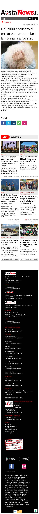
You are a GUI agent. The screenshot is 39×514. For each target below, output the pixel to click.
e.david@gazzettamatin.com (13, 348)
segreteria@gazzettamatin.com (16, 316)
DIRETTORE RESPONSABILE (12, 327)
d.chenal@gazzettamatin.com (13, 343)
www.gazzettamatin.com (12, 282)
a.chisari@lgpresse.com (14, 419)
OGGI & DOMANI (7, 238)
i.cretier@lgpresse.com (11, 429)
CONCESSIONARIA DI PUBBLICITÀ (23, 402)
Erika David (8, 177)
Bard (26, 219)
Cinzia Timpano (33, 219)
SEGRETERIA (8, 376)
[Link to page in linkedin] (13, 123)
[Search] (30, 18)
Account (7, 422)
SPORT (4, 154)
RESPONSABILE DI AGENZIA (12, 415)
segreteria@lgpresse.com (15, 412)
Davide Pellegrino (14, 220)
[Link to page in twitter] (8, 123)
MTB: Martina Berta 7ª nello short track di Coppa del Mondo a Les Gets (28, 243)
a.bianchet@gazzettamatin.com (14, 338)
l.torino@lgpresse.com (11, 426)
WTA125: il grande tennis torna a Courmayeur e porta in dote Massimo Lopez (9, 161)
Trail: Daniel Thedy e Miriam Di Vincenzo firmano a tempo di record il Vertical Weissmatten (9, 199)
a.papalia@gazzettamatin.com (13, 363)
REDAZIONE (8, 310)
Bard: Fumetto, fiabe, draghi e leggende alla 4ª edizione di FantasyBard (29, 199)
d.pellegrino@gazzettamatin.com (14, 353)
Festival (27, 194)
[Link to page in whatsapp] (19, 123)
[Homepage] (3, 18)
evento (22, 194)
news (28, 24)
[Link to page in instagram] (24, 123)
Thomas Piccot (26, 177)
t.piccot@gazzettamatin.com (13, 368)
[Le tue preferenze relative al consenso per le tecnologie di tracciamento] (35, 510)
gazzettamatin (8, 259)
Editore (7, 285)
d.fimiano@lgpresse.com (12, 433)
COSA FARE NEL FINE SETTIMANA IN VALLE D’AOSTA (10, 242)
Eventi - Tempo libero (28, 192)
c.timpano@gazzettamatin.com (13, 358)
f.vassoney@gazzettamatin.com (14, 374)
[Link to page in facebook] (3, 123)
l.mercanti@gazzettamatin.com (13, 331)
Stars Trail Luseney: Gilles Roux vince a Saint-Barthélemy (28, 159)
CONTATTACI (8, 388)
